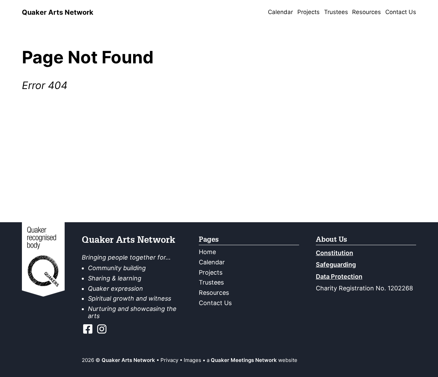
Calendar (280, 12)
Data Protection (339, 276)
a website (252, 360)
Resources (366, 12)
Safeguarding (336, 264)
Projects (308, 12)
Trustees (336, 12)
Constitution (334, 252)
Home (207, 251)
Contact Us (400, 12)
